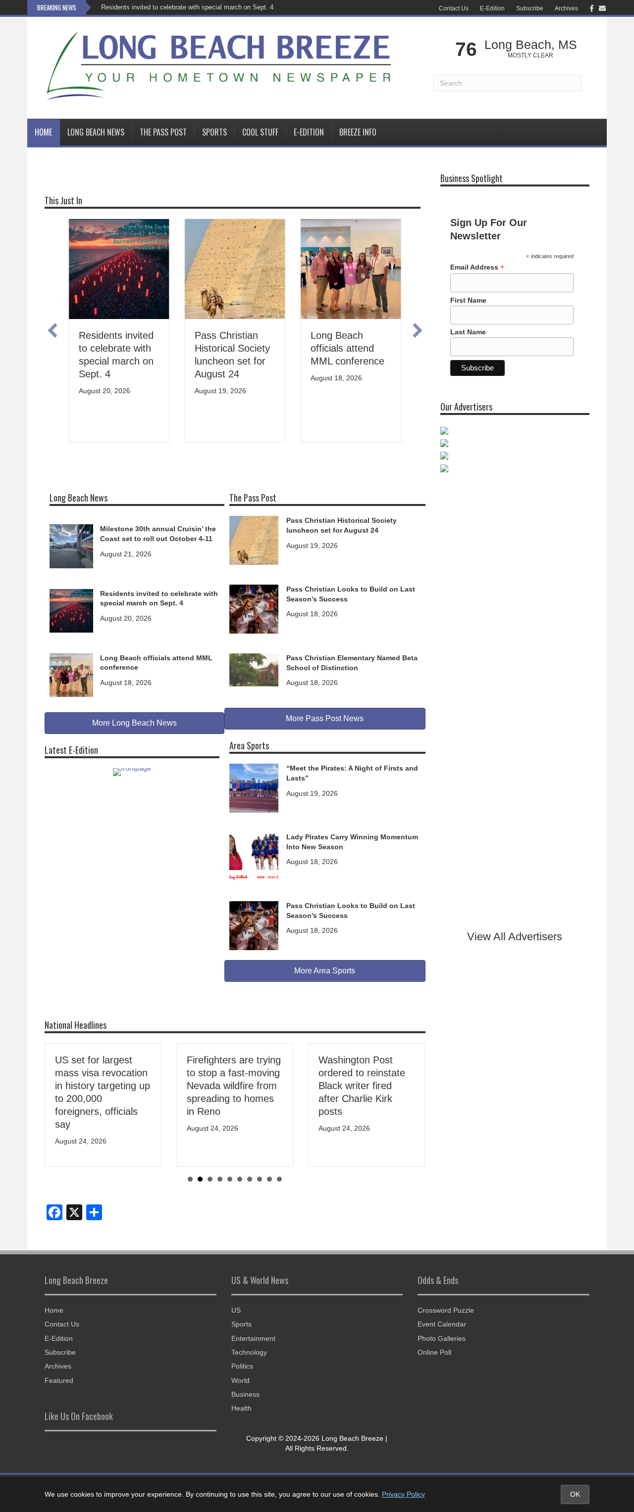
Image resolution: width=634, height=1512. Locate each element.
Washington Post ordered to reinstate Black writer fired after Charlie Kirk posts (361, 1085)
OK (575, 1494)
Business (245, 1394)
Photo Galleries (442, 1338)
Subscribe (529, 8)
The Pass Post (163, 132)
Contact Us (454, 8)
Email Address (477, 267)
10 (279, 1179)
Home (43, 132)
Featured (59, 1380)
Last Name (468, 332)
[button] (52, 330)
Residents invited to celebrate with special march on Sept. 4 (187, 7)
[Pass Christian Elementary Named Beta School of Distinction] (253, 669)
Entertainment (253, 1338)
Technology (249, 1352)
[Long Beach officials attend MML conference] (71, 675)
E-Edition (492, 8)
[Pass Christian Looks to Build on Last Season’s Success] (253, 608)
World (240, 1380)
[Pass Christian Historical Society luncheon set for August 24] (253, 540)
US (236, 1310)
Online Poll (434, 1352)
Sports (214, 132)
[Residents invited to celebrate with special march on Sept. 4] (71, 610)
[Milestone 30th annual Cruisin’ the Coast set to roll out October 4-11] (71, 546)
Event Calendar (442, 1324)
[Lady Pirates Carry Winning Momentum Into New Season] (253, 856)
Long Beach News (95, 132)
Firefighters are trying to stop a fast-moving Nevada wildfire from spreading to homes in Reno (234, 1085)
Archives (566, 8)
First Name (468, 300)
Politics (242, 1366)
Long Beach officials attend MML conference (347, 348)
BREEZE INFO (357, 132)
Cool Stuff (260, 132)
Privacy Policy (403, 1494)
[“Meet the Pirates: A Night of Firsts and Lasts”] (253, 787)
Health (241, 1408)
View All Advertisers (514, 936)
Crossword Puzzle (446, 1310)
